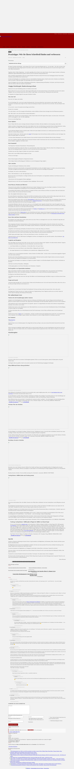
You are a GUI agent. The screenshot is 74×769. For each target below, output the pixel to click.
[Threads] (7, 34)
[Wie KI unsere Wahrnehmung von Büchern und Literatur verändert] (38, 761)
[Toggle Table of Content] (65, 63)
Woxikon (35, 208)
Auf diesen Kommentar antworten (14, 584)
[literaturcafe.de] (7, 40)
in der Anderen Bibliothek (28, 530)
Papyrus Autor (23, 212)
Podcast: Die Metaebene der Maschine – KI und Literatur (38, 567)
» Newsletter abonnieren (12, 746)
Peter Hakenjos (12, 608)
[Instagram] (2, 34)
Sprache (32, 561)
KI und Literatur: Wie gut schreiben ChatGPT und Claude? (17, 570)
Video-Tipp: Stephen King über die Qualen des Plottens (17, 567)
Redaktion (14, 585)
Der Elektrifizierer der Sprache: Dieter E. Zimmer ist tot (41, 571)
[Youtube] (4, 34)
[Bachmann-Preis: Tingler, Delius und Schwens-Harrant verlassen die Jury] (38, 752)
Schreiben (10, 51)
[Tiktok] (5, 34)
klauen (20, 313)
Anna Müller (12, 695)
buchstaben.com (42, 208)
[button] (73, 47)
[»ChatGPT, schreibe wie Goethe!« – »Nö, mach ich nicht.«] (26, 758)
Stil (34, 561)
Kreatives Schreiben (19, 561)
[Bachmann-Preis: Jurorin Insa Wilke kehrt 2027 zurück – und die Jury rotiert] (17, 757)
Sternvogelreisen (31, 199)
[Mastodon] (10, 34)
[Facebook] (0, 34)
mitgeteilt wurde (24, 524)
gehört (30, 134)
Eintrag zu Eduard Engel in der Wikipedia (33, 601)
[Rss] (11, 34)
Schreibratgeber (28, 561)
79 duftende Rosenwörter (37, 200)
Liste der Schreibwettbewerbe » (14, 731)
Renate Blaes (12, 647)
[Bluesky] (8, 34)
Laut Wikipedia (13, 525)
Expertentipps (14, 561)
